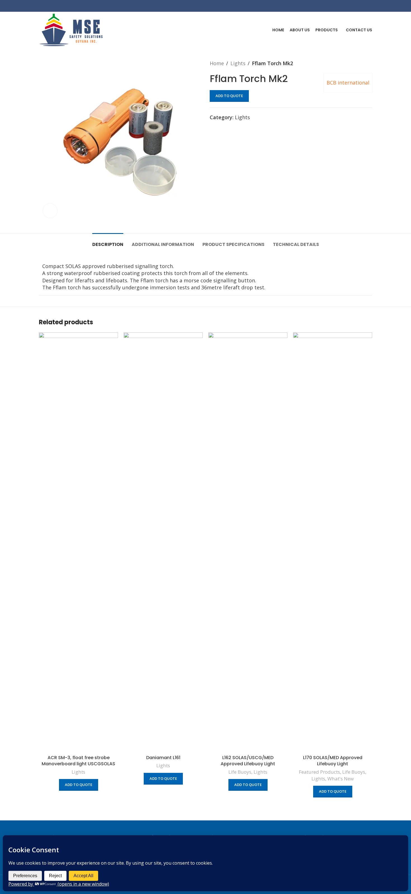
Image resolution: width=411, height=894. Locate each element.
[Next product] (369, 63)
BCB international (348, 82)
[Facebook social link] (354, 6)
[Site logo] (71, 29)
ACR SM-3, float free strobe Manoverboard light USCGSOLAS (78, 760)
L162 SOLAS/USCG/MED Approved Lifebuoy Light (248, 760)
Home (217, 63)
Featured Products (319, 772)
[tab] (107, 241)
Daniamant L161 (163, 757)
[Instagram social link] (361, 6)
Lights (237, 63)
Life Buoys (239, 772)
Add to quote (229, 95)
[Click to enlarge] (50, 211)
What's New (340, 778)
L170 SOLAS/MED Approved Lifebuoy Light (332, 760)
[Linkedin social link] (368, 6)
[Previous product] (358, 63)
